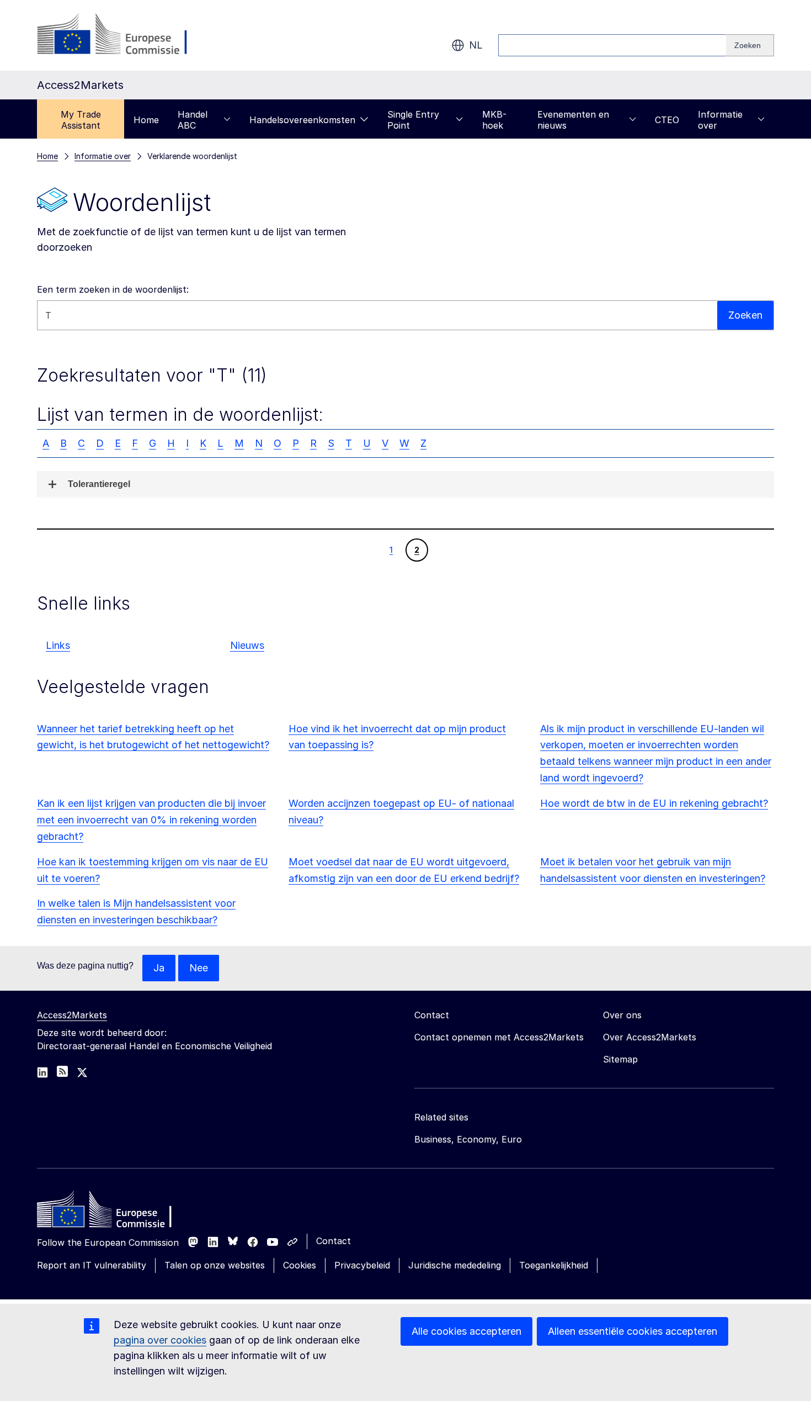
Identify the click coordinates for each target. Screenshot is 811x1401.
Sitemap (620, 1059)
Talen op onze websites (214, 1265)
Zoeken (745, 315)
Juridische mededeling (454, 1265)
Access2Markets (72, 1015)
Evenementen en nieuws (573, 120)
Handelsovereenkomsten (302, 119)
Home (146, 119)
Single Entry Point (413, 120)
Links (58, 645)
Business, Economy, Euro (468, 1139)
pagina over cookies (160, 1340)
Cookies (299, 1265)
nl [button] (476, 45)
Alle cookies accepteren (466, 1331)
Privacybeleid (362, 1265)
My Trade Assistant (81, 120)
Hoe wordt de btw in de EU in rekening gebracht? (654, 803)
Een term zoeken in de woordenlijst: (113, 289)
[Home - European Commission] (117, 1212)
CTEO (667, 119)
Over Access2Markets (649, 1037)
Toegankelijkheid (553, 1265)
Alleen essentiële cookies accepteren (632, 1331)
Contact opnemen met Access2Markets (499, 1037)
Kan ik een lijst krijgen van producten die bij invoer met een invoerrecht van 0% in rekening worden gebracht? (151, 819)
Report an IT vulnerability (91, 1265)
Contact (333, 1240)
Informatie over (720, 120)
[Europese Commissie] (126, 35)
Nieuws (247, 645)
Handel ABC (192, 120)
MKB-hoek (494, 120)
